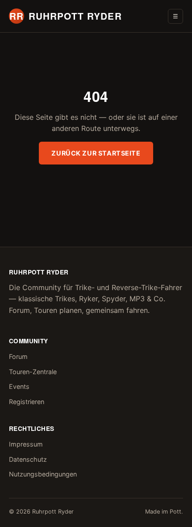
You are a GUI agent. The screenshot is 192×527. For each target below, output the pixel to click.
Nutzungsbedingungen (43, 474)
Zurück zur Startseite (95, 153)
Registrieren (26, 401)
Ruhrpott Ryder (65, 15)
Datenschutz (28, 459)
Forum (18, 356)
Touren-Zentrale (33, 371)
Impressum (26, 444)
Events (19, 386)
